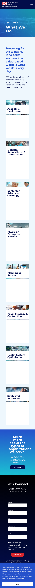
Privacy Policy (17, 562)
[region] (17, 575)
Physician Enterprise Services (15, 234)
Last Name (11, 510)
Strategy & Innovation (15, 392)
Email (9, 534)
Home (8, 23)
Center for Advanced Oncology (15, 194)
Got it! (17, 584)
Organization (11, 526)
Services (15, 23)
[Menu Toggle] (31, 4)
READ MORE (14, 130)
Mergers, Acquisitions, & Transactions (17, 152)
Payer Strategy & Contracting (16, 312)
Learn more (20, 578)
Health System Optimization (17, 357)
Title (9, 518)
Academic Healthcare (15, 109)
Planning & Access (15, 272)
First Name (11, 502)
